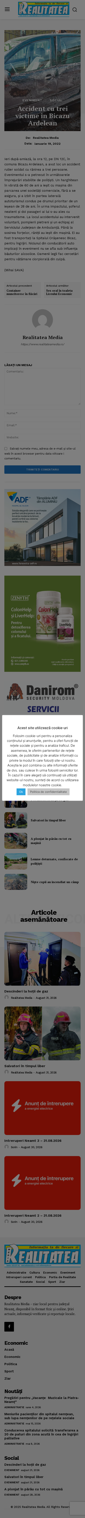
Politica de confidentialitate (48, 791)
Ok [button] (21, 791)
